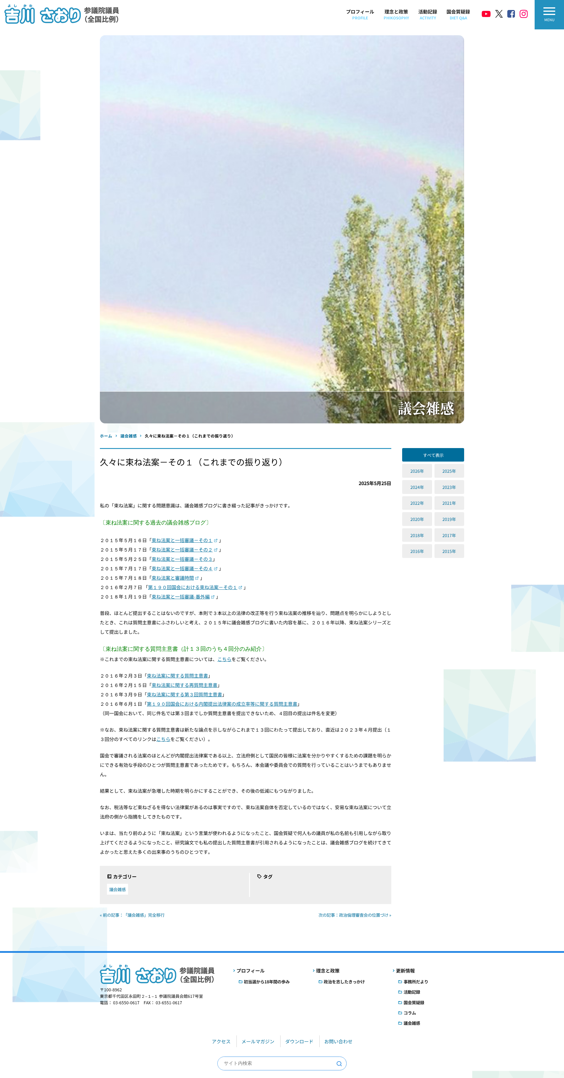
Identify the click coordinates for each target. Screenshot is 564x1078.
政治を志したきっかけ (344, 981)
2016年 (417, 551)
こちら (224, 659)
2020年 (417, 519)
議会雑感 (117, 889)
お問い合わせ (338, 1041)
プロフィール (360, 14)
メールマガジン (257, 1041)
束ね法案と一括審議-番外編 (181, 596)
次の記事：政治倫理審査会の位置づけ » (354, 915)
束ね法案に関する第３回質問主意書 (184, 694)
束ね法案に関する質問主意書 (177, 675)
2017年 (449, 535)
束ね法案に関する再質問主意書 (184, 684)
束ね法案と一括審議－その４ (182, 568)
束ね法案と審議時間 (173, 577)
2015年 (449, 551)
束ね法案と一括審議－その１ (182, 540)
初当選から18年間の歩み (267, 981)
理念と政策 (396, 14)
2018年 (417, 535)
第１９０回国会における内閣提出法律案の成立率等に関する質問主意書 (222, 703)
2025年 (449, 471)
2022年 (417, 503)
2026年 (417, 471)
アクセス (221, 1041)
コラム (410, 1013)
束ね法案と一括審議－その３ (182, 558)
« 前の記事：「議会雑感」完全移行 (132, 915)
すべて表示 (433, 455)
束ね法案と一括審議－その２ (182, 549)
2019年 (449, 519)
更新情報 (405, 970)
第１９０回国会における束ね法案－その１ (192, 587)
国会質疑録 (458, 14)
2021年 (449, 503)
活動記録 (427, 14)
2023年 (449, 487)
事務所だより (416, 981)
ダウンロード (299, 1041)
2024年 (417, 487)
